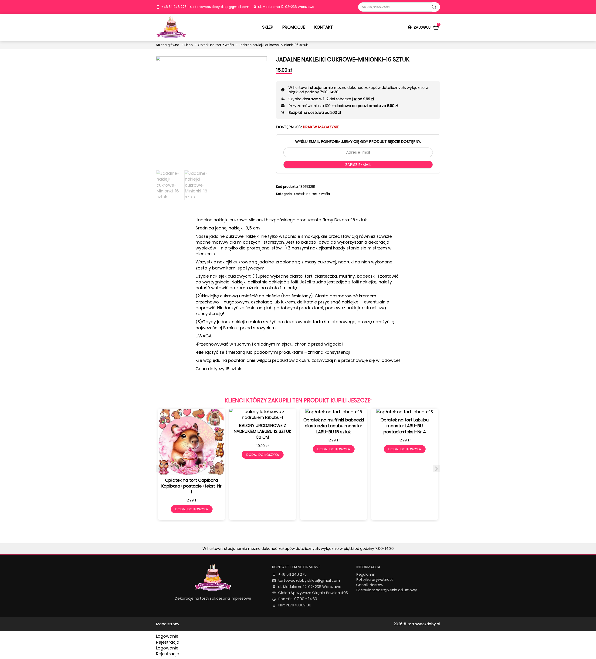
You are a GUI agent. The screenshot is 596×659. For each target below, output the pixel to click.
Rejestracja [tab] (167, 642)
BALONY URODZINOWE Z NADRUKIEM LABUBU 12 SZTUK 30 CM (262, 431)
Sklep (267, 27)
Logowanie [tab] (167, 636)
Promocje (293, 27)
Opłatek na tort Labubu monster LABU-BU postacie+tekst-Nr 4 (404, 425)
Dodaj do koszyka (191, 509)
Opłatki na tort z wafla (312, 193)
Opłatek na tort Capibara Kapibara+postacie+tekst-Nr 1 (191, 486)
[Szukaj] (434, 7)
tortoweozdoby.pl (423, 624)
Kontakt (323, 27)
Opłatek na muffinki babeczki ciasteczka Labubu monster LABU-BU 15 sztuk (333, 425)
